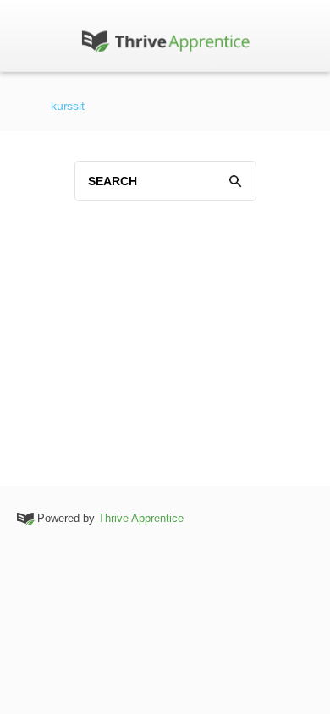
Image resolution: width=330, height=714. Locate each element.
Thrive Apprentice (141, 518)
